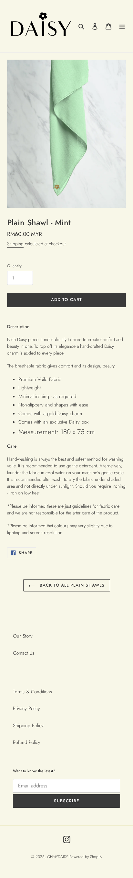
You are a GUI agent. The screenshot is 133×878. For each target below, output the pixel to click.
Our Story (23, 635)
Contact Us (23, 653)
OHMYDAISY (57, 857)
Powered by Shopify (85, 857)
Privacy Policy (26, 708)
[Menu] (122, 26)
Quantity (14, 266)
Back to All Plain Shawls (71, 585)
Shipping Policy (28, 725)
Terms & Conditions (32, 691)
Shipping (15, 243)
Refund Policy (26, 742)
